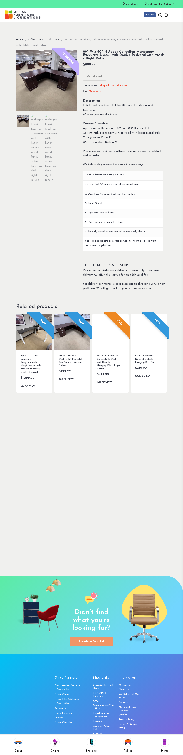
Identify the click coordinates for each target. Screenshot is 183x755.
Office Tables (62, 703)
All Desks (54, 39)
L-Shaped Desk (106, 85)
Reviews (97, 721)
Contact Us (125, 702)
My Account (125, 685)
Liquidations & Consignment (101, 715)
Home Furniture (63, 713)
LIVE (150, 15)
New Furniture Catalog (67, 685)
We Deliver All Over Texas (129, 696)
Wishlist (123, 714)
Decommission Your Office (103, 707)
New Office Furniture (99, 694)
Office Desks (35, 39)
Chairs (55, 750)
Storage (91, 750)
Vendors (97, 734)
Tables (128, 750)
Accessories (61, 708)
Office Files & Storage (67, 699)
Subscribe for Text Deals (103, 687)
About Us (124, 689)
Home (19, 39)
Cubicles (59, 717)
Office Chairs (62, 694)
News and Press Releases (127, 709)
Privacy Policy (126, 719)
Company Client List (102, 728)
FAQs (96, 701)
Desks (18, 750)
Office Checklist (63, 722)
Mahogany (95, 91)
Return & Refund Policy (128, 726)
